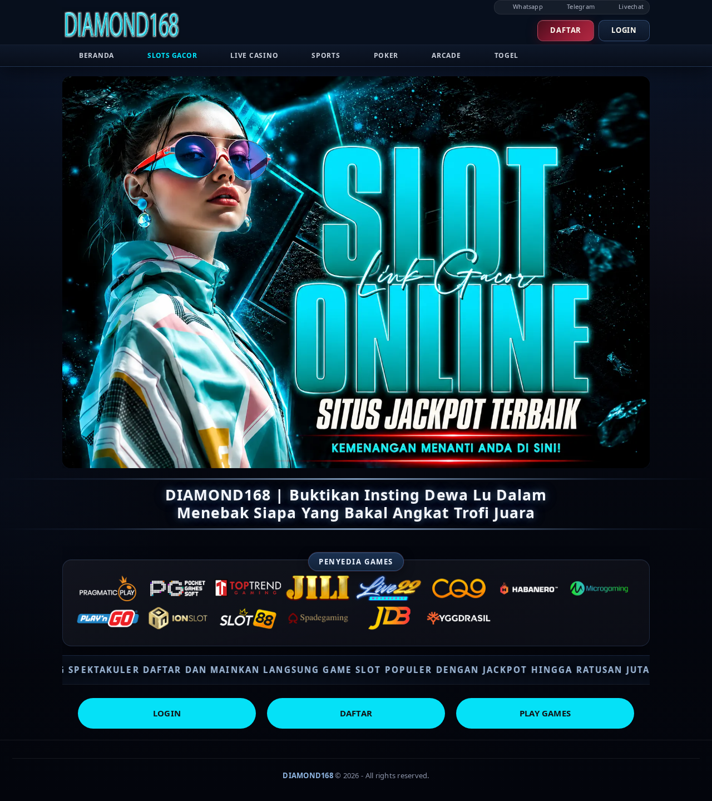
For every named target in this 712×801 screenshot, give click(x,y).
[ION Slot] (178, 618)
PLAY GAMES (545, 713)
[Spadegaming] (318, 618)
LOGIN (167, 713)
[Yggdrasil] (459, 618)
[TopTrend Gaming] (248, 588)
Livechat (630, 6)
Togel (507, 55)
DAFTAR (356, 713)
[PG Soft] (178, 588)
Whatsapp (527, 6)
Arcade (446, 55)
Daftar (565, 30)
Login (624, 30)
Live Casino (254, 55)
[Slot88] (248, 618)
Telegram (580, 6)
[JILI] (318, 588)
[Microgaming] (599, 588)
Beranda (96, 55)
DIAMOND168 (308, 775)
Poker (386, 55)
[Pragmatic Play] (108, 588)
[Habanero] (529, 588)
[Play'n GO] (108, 618)
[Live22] (389, 588)
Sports (326, 55)
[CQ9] (459, 588)
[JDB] (389, 618)
